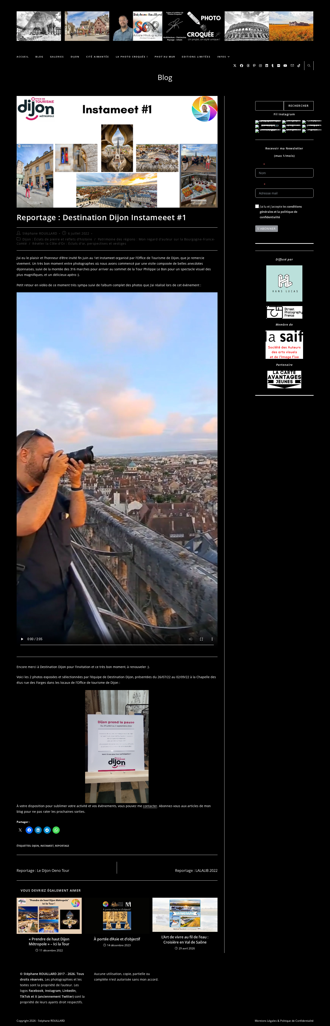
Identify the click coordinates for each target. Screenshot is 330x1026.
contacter (150, 806)
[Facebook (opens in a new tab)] (241, 65)
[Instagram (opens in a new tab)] (260, 65)
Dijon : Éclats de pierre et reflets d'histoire (57, 239)
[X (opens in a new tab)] (234, 65)
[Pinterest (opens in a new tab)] (254, 65)
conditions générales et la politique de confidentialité (281, 211)
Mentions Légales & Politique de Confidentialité (284, 1021)
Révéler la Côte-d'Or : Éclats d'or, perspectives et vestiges (79, 243)
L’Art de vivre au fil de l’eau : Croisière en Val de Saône (184, 939)
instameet (47, 845)
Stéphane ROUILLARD (39, 233)
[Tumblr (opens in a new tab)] (272, 65)
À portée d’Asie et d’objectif (117, 939)
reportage (62, 845)
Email (258, 184)
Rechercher (262, 98)
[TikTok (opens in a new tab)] (299, 65)
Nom (258, 164)
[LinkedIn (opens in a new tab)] (267, 65)
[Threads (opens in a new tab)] (248, 65)
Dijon (35, 845)
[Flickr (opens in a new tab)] (278, 65)
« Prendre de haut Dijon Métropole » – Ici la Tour (49, 941)
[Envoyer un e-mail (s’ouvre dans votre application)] (292, 65)
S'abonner (266, 229)
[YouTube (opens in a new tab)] (285, 65)
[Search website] (309, 65)
